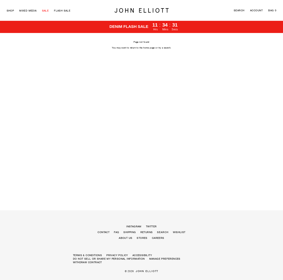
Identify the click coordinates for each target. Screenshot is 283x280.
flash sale (62, 10)
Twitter (151, 226)
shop (10, 10)
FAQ (116, 232)
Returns (146, 232)
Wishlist (179, 232)
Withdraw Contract (87, 262)
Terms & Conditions (87, 255)
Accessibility (142, 255)
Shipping (129, 232)
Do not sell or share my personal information (109, 259)
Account (256, 10)
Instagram (134, 226)
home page (149, 47)
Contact (103, 232)
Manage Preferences (164, 259)
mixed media (27, 10)
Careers (158, 238)
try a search (165, 47)
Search (239, 10)
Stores (142, 238)
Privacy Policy (117, 255)
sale (45, 10)
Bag (272, 10)
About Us (125, 238)
